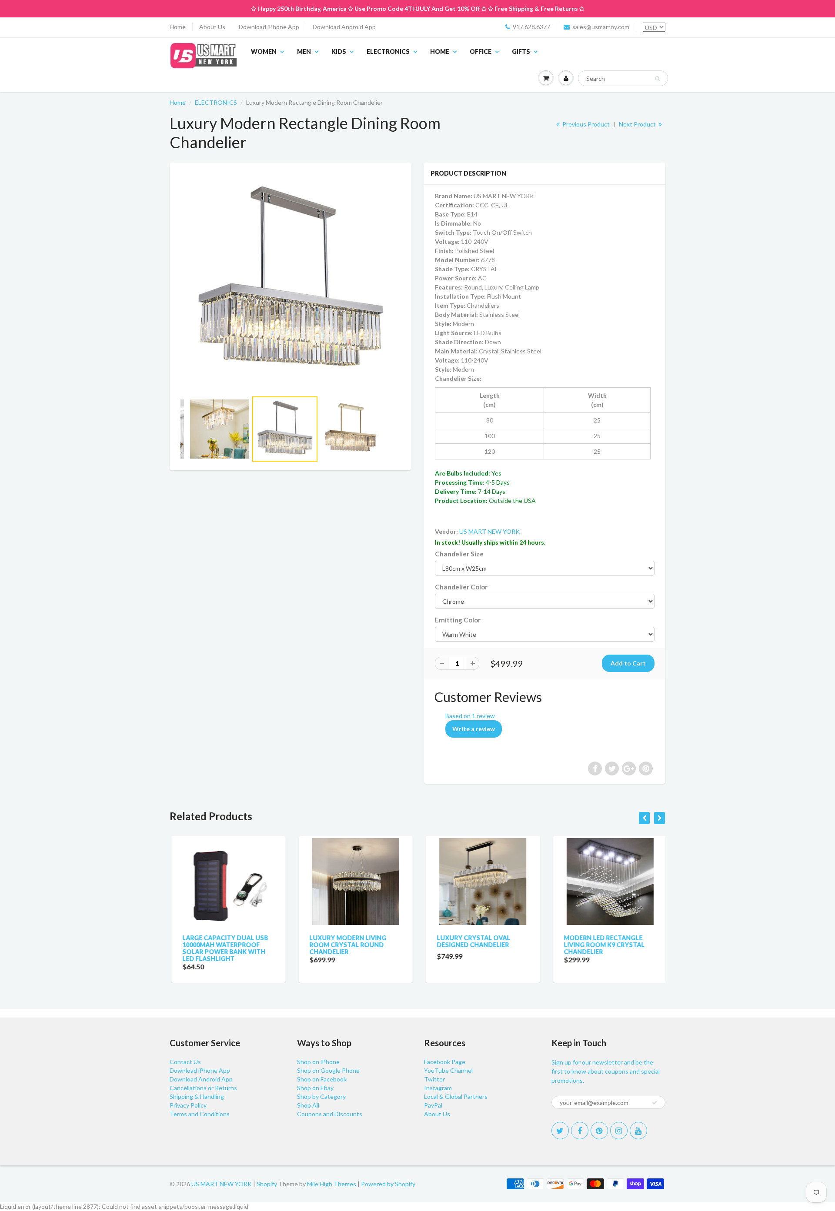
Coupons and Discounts (329, 1114)
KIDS (338, 51)
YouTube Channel (448, 1070)
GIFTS (521, 51)
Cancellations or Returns (203, 1087)
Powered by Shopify (388, 1184)
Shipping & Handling (197, 1096)
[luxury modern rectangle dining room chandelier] (290, 281)
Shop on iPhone (318, 1061)
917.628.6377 (531, 26)
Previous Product (585, 124)
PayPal (433, 1105)
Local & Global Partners (456, 1096)
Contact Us (185, 1061)
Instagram (438, 1087)
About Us (212, 26)
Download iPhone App (269, 26)
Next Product (638, 124)
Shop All (308, 1105)
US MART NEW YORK (489, 531)
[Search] (657, 79)
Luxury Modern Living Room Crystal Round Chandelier (346, 944)
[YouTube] (638, 1130)
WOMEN (264, 51)
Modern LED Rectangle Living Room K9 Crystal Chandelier (602, 944)
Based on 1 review (470, 715)
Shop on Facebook (322, 1079)
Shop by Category (321, 1096)
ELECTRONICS (388, 51)
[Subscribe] (654, 1103)
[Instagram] (619, 1130)
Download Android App (344, 26)
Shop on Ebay (315, 1087)
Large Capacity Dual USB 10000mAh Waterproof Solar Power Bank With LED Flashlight (223, 948)
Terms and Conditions (200, 1114)
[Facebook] (579, 1130)
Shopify (267, 1184)
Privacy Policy (188, 1105)
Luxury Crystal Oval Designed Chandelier (471, 941)
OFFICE (480, 51)
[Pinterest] (599, 1130)
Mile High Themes (331, 1184)
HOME (439, 51)
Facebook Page (444, 1061)
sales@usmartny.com (600, 26)
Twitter (434, 1079)
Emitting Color (458, 620)
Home (178, 26)
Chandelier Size (459, 554)
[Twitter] (560, 1130)
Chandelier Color (461, 587)
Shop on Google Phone (328, 1070)
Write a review (473, 728)
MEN (304, 51)
